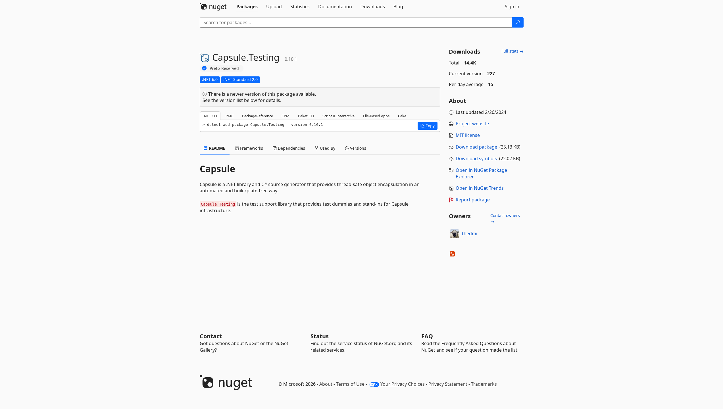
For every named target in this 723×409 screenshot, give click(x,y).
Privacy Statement (447, 384)
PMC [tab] (230, 115)
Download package (476, 147)
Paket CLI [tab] (306, 115)
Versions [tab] (357, 148)
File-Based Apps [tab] (376, 115)
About (325, 384)
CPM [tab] (285, 115)
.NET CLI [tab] (210, 115)
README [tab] (216, 148)
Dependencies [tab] (291, 148)
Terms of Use (350, 384)
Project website (472, 123)
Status (320, 336)
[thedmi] (454, 234)
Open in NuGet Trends (480, 188)
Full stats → (512, 51)
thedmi (469, 233)
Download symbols (476, 158)
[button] (427, 126)
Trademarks (484, 384)
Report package (473, 200)
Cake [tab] (402, 115)
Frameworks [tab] (251, 148)
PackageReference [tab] (257, 115)
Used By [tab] (327, 148)
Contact (211, 336)
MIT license (468, 135)
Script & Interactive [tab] (338, 115)
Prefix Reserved (224, 68)
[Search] (518, 22)
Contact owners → (505, 218)
